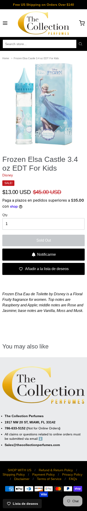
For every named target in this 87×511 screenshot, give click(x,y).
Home (5, 58)
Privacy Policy (72, 474)
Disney (7, 175)
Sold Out (43, 240)
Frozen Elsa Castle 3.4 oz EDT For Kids (36, 58)
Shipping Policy (14, 474)
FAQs (73, 479)
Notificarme (46, 254)
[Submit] (80, 44)
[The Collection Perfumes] (43, 23)
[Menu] (10, 23)
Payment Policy (43, 474)
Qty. (5, 215)
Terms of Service (49, 479)
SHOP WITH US (19, 470)
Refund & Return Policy (56, 470)
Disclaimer (21, 479)
